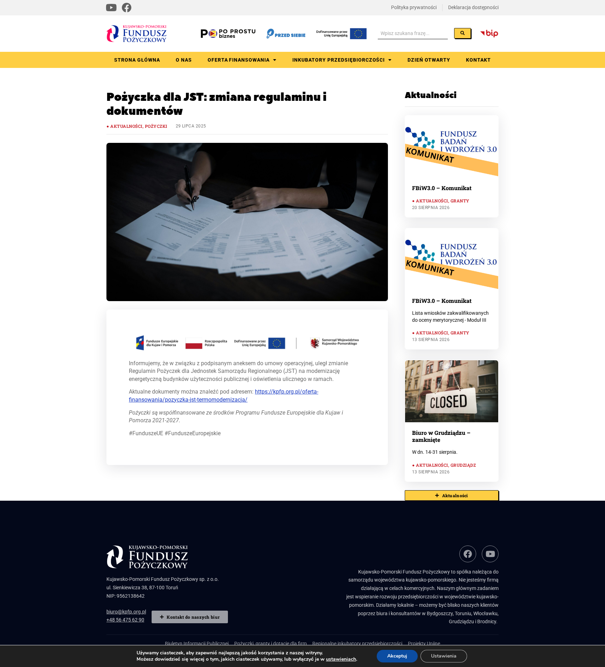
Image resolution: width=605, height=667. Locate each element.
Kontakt (478, 60)
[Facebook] (127, 8)
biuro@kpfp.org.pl (126, 611)
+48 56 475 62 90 (125, 620)
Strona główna (137, 60)
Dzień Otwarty (429, 60)
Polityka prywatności (414, 7)
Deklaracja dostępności (473, 7)
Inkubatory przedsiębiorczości (338, 60)
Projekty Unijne (424, 643)
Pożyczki (156, 126)
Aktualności (126, 126)
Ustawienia (444, 656)
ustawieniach (341, 659)
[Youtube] (111, 8)
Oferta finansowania (239, 60)
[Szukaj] (462, 33)
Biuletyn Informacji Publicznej (197, 643)
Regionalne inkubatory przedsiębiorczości (357, 643)
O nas (184, 60)
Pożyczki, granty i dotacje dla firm (270, 643)
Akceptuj (397, 656)
